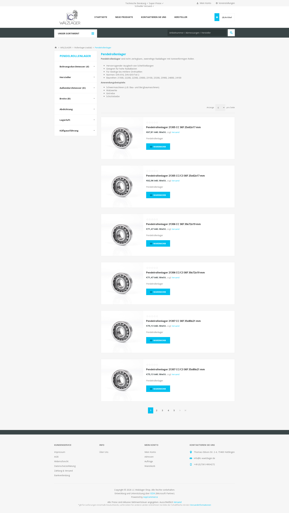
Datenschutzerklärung (65, 466)
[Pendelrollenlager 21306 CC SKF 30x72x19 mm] (122, 235)
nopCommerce (150, 497)
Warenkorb (149, 466)
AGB (56, 456)
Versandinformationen (200, 505)
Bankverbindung (62, 475)
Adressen (149, 456)
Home (55, 47)
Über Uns (103, 452)
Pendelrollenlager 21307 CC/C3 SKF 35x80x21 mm (175, 369)
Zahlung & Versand (63, 470)
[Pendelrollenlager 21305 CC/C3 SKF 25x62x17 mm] (122, 186)
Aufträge (148, 461)
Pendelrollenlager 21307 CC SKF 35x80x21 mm (173, 321)
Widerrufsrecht (61, 461)
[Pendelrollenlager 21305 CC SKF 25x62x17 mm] (122, 138)
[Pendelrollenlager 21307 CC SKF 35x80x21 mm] (122, 332)
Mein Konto (205, 3)
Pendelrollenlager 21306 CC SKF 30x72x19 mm (173, 224)
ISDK (152, 493)
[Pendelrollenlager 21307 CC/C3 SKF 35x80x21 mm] (122, 380)
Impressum (59, 452)
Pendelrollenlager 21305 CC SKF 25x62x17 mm (173, 127)
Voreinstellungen (227, 3)
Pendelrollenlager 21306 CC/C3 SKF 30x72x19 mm (175, 272)
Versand (175, 132)
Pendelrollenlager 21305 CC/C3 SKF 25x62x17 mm (175, 175)
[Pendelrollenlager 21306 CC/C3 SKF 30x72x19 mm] (122, 283)
